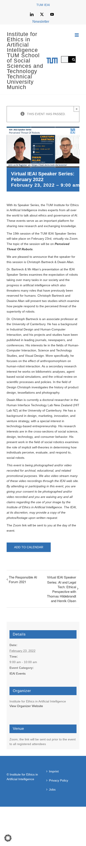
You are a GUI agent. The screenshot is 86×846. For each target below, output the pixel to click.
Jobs (52, 789)
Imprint (54, 771)
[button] (8, 838)
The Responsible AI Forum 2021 (23, 579)
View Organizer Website (26, 706)
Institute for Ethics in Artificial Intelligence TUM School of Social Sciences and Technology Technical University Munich (25, 60)
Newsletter (40, 21)
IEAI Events (17, 673)
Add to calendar (28, 547)
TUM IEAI (43, 5)
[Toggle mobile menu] (77, 35)
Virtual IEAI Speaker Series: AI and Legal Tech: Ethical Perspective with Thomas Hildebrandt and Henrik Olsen (61, 589)
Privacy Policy (58, 780)
